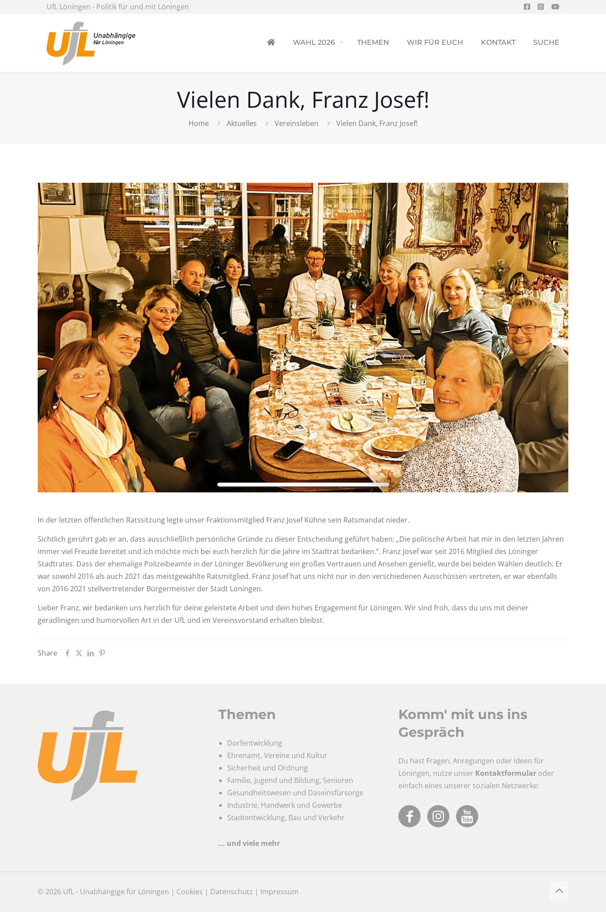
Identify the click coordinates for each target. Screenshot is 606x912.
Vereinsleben (297, 123)
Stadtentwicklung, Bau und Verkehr (286, 817)
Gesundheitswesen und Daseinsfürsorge (295, 793)
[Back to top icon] (559, 890)
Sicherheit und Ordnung (267, 768)
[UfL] (91, 42)
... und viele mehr (249, 843)
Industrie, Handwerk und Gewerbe (284, 805)
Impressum (279, 891)
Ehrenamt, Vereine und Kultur (277, 755)
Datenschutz (231, 891)
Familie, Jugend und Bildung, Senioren (290, 780)
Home (199, 123)
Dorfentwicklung (254, 743)
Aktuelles (242, 123)
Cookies (190, 891)
